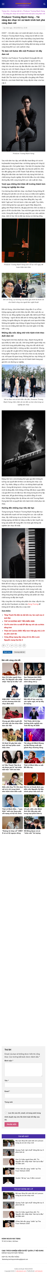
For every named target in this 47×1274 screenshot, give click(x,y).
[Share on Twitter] (12, 646)
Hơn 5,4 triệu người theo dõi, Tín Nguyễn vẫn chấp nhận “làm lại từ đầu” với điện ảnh (30, 1161)
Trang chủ (5, 11)
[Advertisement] (23, 943)
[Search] (44, 4)
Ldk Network (38, 1271)
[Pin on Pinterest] (20, 646)
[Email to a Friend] (16, 646)
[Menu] (3, 4)
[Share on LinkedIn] (24, 646)
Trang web (9, 1102)
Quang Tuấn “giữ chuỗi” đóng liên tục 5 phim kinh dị (30, 1151)
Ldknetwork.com (21, 1271)
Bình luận (9, 1061)
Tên (7, 1080)
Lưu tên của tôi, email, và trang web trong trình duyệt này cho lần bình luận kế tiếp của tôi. (23, 1116)
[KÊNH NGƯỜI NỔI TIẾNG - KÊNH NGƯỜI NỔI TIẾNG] (23, 4)
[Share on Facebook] (8, 646)
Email (7, 1091)
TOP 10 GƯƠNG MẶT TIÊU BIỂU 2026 (19, 621)
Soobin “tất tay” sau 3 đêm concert (28, 1178)
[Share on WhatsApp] (3, 646)
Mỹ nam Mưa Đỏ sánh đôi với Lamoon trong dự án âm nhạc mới (29, 1142)
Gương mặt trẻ (16, 11)
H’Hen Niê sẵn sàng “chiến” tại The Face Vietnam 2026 (28, 1170)
